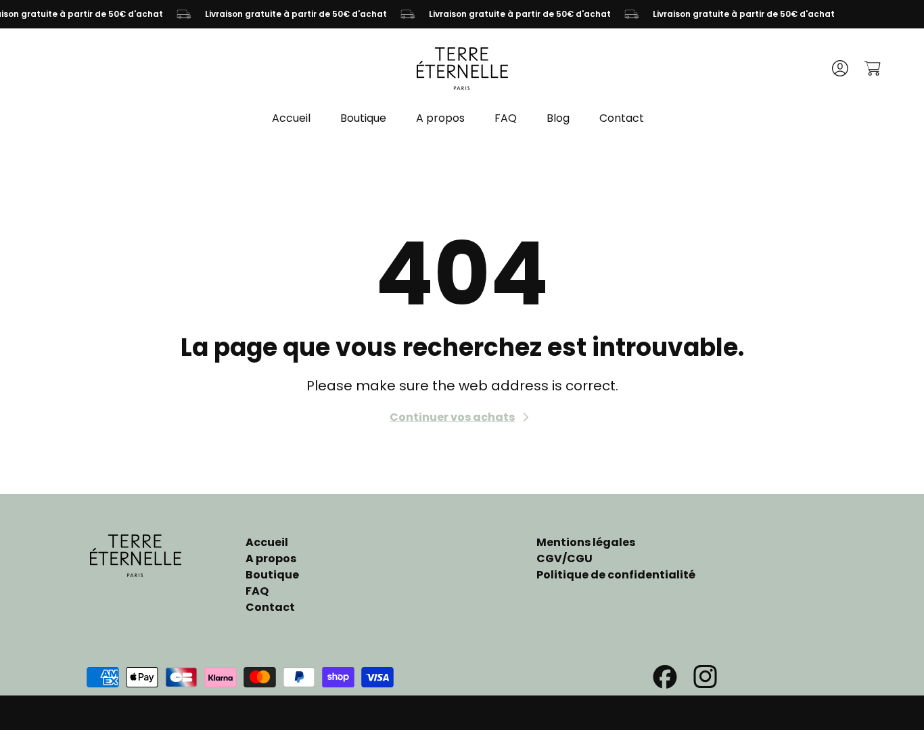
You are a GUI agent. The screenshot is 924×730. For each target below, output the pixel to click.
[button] (872, 68)
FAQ (257, 591)
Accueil (267, 542)
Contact (270, 607)
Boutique (272, 575)
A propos (271, 558)
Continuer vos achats (452, 417)
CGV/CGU (564, 558)
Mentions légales (585, 542)
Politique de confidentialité (615, 575)
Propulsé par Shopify (153, 712)
